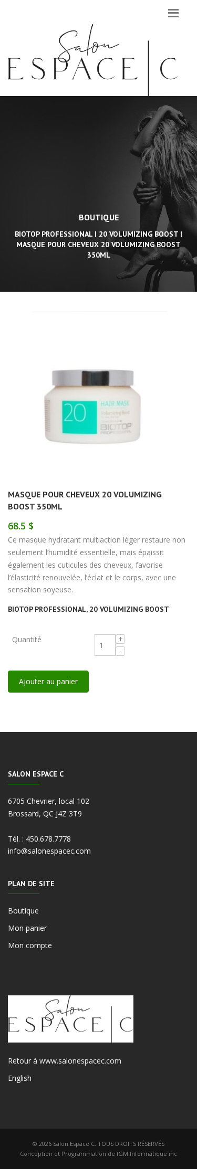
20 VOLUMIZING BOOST (129, 609)
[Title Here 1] (98, 397)
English (20, 1078)
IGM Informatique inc (147, 1153)
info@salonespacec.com (49, 851)
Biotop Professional (47, 609)
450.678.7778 (48, 839)
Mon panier (27, 928)
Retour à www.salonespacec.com (64, 1061)
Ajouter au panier (48, 681)
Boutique (23, 911)
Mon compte (30, 945)
